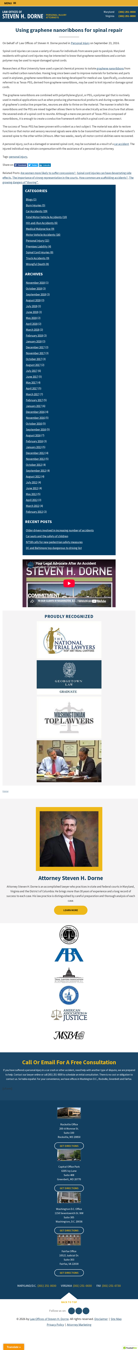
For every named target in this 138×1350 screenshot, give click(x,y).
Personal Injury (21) (37, 240)
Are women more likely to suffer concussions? (48, 173)
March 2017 (32, 394)
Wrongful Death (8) (37, 264)
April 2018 (32, 324)
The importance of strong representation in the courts (45, 178)
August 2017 (33, 365)
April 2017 (32, 388)
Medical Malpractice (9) (40, 229)
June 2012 (32, 488)
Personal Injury (80, 43)
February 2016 (34, 441)
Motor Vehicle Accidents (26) (43, 235)
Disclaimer (101, 1319)
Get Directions (69, 1145)
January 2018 (34, 341)
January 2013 (34, 447)
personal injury (18, 157)
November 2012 (35, 459)
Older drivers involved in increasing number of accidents (60, 530)
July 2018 (31, 306)
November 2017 (35, 353)
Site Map (116, 1319)
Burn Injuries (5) (35, 205)
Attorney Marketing (79, 1325)
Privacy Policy (55, 1325)
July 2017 (31, 371)
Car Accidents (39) (36, 211)
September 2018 (36, 294)
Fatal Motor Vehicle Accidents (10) (46, 217)
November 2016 (35, 418)
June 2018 (32, 312)
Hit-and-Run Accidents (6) (42, 223)
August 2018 (33, 300)
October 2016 (34, 424)
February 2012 (34, 512)
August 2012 (33, 476)
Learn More (70, 910)
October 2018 (34, 288)
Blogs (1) (31, 199)
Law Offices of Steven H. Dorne (49, 1319)
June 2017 (32, 377)
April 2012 (32, 500)
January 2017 (34, 406)
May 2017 (31, 382)
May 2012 (31, 494)
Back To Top (69, 1302)
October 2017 (34, 359)
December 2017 (35, 347)
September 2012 (36, 470)
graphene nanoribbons (110, 68)
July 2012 (31, 482)
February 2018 (34, 335)
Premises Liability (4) (38, 246)
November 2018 (35, 283)
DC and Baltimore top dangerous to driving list (54, 548)
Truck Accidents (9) (37, 258)
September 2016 (36, 429)
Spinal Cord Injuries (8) (39, 252)
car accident (121, 144)
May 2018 (31, 318)
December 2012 (35, 453)
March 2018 (32, 330)
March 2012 (32, 506)
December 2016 (35, 412)
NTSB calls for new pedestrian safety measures (54, 542)
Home (5, 791)
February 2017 (34, 400)
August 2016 (33, 435)
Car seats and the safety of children (47, 536)
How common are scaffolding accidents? (103, 178)
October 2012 (34, 465)
